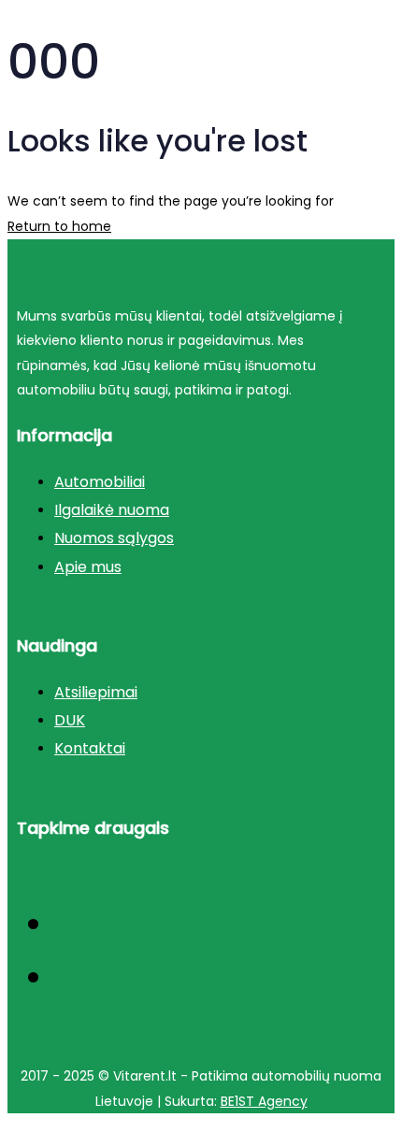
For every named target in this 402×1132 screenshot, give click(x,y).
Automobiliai (99, 482)
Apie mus (88, 567)
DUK (69, 720)
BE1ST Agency (264, 1101)
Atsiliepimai (95, 692)
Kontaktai (89, 748)
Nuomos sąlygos (114, 538)
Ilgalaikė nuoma (111, 510)
